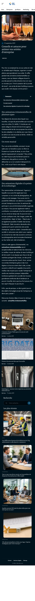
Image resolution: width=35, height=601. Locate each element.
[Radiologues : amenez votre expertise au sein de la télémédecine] (17, 376)
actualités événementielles (17, 301)
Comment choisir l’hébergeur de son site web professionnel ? (15, 333)
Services (4, 58)
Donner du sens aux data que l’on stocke (13, 361)
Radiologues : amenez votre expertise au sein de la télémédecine (16, 390)
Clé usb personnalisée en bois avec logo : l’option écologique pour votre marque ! (16, 543)
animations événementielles (11, 247)
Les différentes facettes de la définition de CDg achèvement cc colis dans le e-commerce (16, 441)
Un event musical (7, 103)
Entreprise (5, 472)
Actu (3, 438)
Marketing (5, 539)
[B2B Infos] (12, 4)
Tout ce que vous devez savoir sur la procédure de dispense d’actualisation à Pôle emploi (16, 475)
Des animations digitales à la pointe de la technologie (16, 106)
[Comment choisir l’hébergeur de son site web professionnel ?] (17, 319)
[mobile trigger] (3, 4)
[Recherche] (32, 4)
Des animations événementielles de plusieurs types (15, 100)
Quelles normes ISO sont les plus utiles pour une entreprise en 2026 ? (16, 509)
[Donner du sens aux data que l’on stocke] (17, 349)
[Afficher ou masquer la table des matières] (21, 96)
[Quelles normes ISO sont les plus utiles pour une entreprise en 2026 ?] (17, 491)
